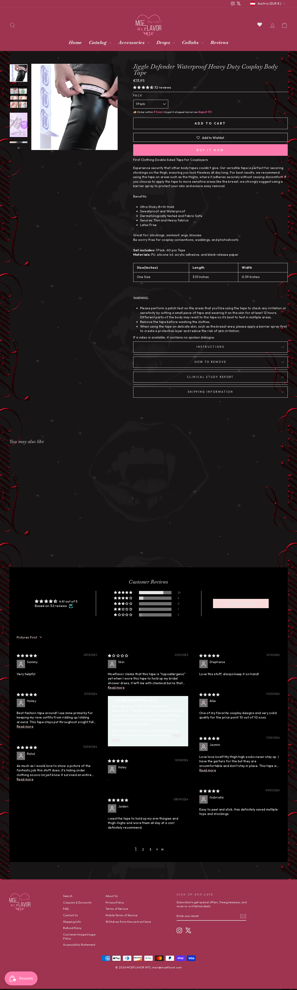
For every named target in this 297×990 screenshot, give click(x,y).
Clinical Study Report (210, 377)
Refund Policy (72, 928)
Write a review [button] (241, 603)
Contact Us (70, 915)
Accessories (132, 42)
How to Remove (210, 362)
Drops (163, 42)
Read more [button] (116, 687)
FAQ (66, 908)
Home (75, 42)
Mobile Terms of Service (121, 915)
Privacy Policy (115, 902)
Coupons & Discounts (77, 902)
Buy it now (210, 150)
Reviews (219, 42)
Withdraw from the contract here (128, 921)
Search (67, 896)
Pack (137, 95)
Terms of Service (117, 908)
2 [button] (143, 849)
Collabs (191, 42)
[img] (27, 656)
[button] (143, 87)
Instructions (210, 346)
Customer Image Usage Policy (79, 936)
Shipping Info (72, 921)
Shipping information (210, 391)
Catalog (98, 42)
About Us (112, 896)
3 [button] (150, 849)
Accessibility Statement (79, 944)
